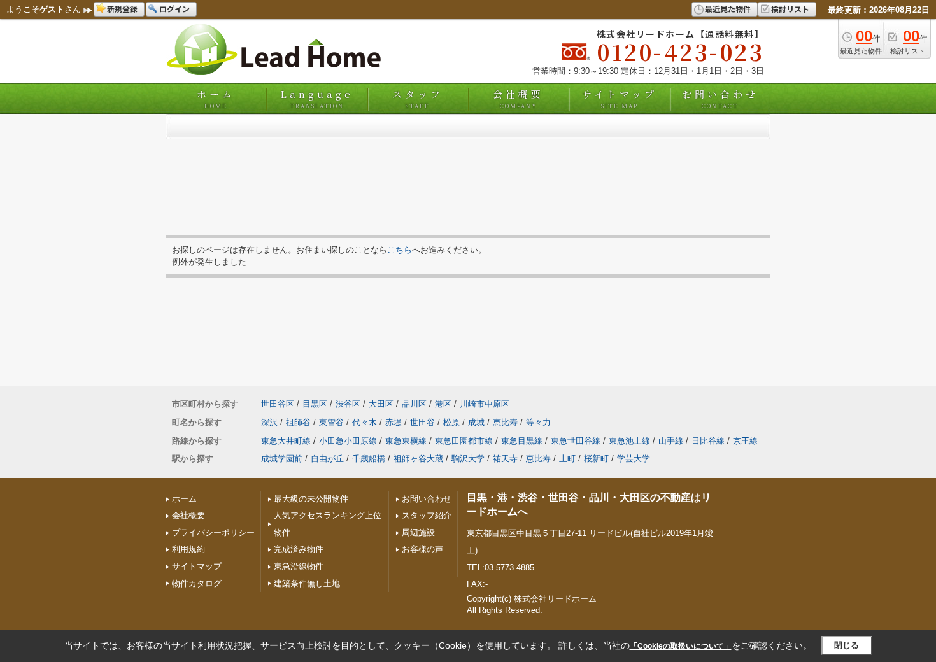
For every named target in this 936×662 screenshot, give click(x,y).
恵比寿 (505, 422)
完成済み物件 (298, 549)
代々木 (364, 422)
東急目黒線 (521, 441)
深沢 (269, 422)
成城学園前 (281, 458)
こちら (399, 250)
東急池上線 (629, 441)
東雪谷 (331, 422)
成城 (476, 422)
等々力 (538, 422)
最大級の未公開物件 (311, 499)
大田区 (381, 404)
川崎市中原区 (484, 404)
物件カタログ (197, 583)
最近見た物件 (728, 8)
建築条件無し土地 (307, 583)
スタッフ (417, 98)
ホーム (216, 98)
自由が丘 (327, 458)
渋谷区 (348, 404)
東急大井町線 (286, 441)
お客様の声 (422, 549)
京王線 (745, 441)
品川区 (414, 404)
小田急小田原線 (348, 441)
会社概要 (518, 98)
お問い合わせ (720, 98)
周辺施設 (418, 532)
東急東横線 (406, 441)
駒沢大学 (468, 458)
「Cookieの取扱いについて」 (681, 646)
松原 (451, 422)
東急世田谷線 (575, 441)
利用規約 (188, 549)
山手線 (670, 441)
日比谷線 (708, 441)
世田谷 (422, 422)
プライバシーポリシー (213, 532)
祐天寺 (505, 458)
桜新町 (596, 458)
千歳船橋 (368, 458)
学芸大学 (633, 458)
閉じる (846, 645)
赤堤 (393, 422)
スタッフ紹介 (426, 515)
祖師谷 (298, 422)
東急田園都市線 (464, 441)
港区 (443, 404)
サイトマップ (619, 98)
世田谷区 (277, 404)
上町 (567, 458)
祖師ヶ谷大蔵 (418, 458)
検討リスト (790, 8)
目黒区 (314, 404)
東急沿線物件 (298, 566)
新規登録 (122, 8)
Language (316, 98)
